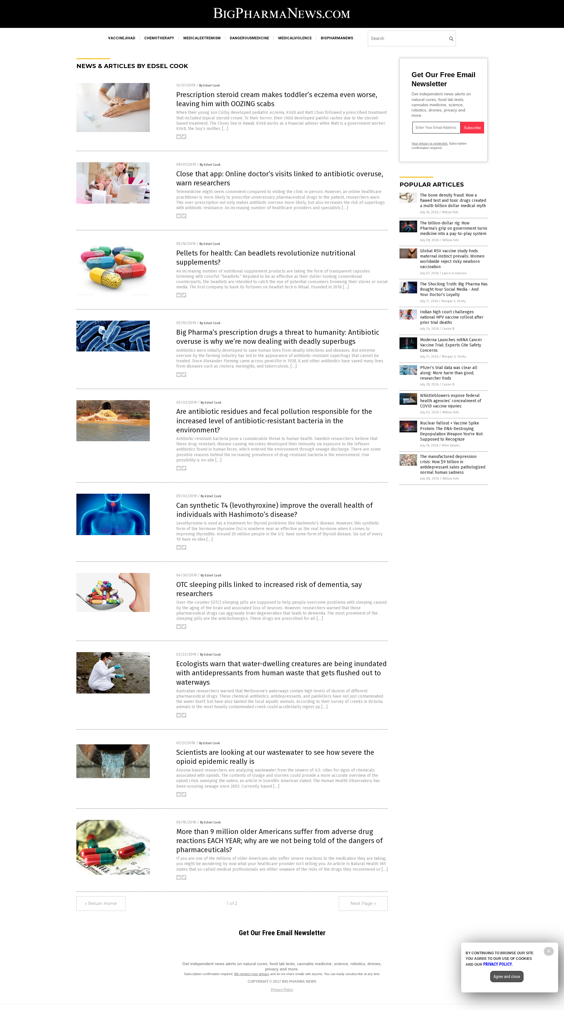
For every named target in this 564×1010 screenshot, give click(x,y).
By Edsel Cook (209, 85)
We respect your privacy (251, 974)
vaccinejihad (121, 38)
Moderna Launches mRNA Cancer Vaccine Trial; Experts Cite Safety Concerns (451, 345)
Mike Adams (451, 445)
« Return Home (101, 903)
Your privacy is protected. (430, 143)
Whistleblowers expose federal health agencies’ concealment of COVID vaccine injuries (450, 401)
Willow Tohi (450, 212)
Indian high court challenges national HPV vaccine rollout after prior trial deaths (452, 317)
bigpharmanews (337, 38)
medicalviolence (295, 38)
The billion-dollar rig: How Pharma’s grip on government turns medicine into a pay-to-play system (453, 228)
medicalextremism (202, 38)
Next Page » (363, 903)
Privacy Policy (282, 990)
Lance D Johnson (454, 273)
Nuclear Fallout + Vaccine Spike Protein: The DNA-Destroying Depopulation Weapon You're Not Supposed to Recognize (451, 431)
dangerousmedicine (249, 38)
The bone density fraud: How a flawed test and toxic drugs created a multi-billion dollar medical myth (453, 200)
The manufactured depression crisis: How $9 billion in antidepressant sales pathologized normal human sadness (452, 464)
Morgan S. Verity (454, 301)
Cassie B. (448, 329)
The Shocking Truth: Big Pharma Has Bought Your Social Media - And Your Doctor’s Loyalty (454, 289)
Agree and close (507, 976)
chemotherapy (159, 38)
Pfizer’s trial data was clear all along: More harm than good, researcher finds (448, 373)
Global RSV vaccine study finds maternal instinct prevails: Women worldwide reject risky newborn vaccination (452, 259)
